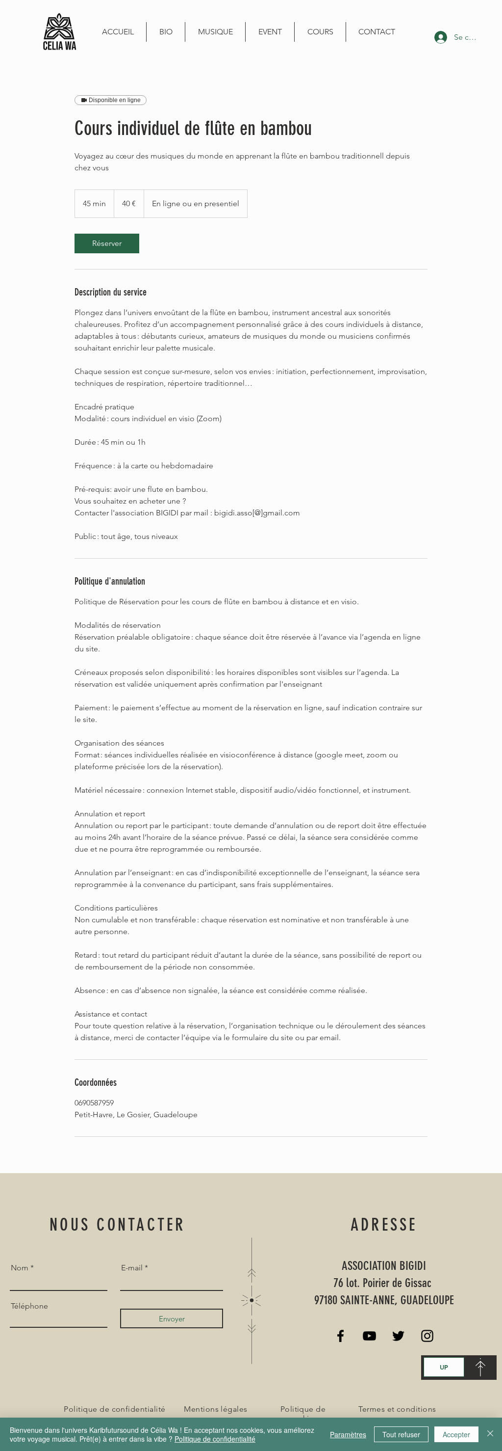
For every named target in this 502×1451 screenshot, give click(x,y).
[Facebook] (340, 1336)
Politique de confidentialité (215, 1439)
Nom (19, 1268)
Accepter (456, 1434)
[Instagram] (427, 1336)
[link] (107, 243)
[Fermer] (490, 1434)
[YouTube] (369, 1336)
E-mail (132, 1268)
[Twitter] (398, 1336)
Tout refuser (401, 1434)
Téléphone (29, 1306)
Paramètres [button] (348, 1434)
